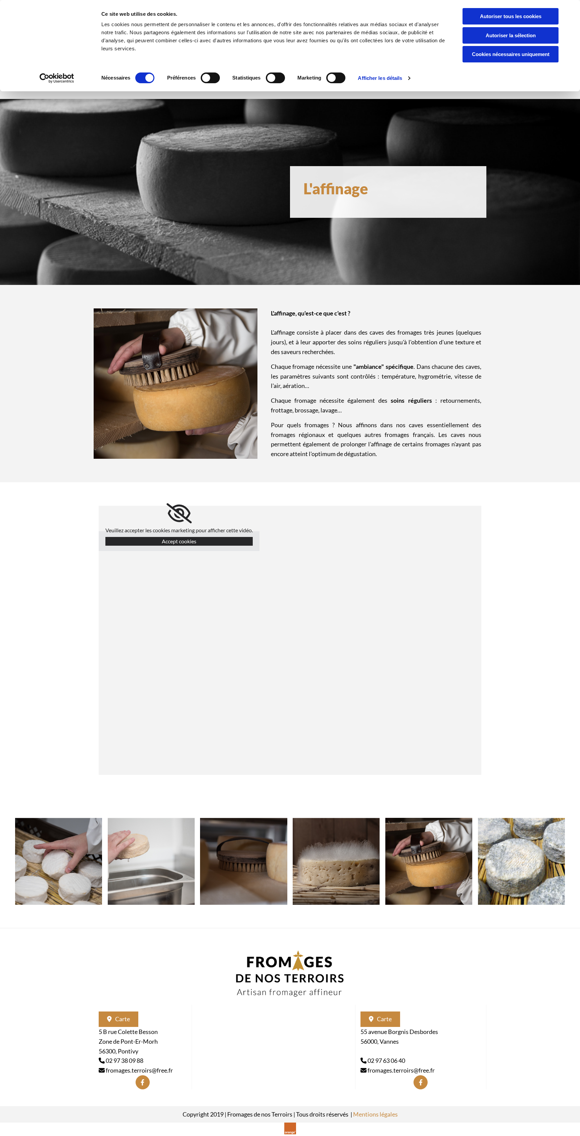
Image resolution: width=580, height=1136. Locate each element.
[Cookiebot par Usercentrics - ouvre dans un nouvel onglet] (57, 78)
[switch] (210, 77)
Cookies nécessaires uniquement (510, 54)
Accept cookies (179, 541)
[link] (179, 513)
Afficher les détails (380, 78)
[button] (118, 1019)
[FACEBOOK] (142, 1082)
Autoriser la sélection (511, 35)
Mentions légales (375, 1114)
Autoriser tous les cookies (510, 16)
